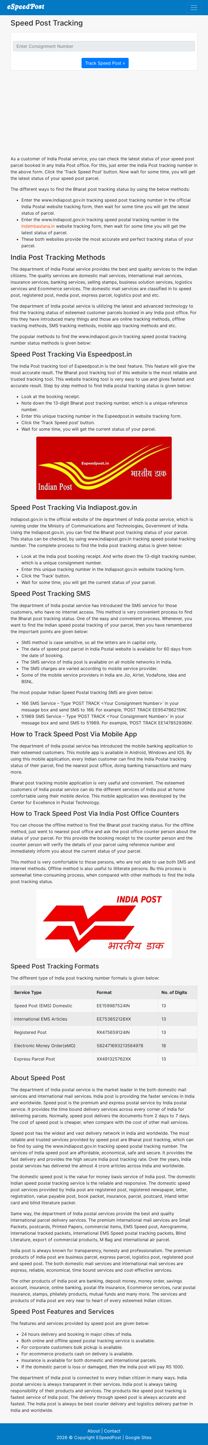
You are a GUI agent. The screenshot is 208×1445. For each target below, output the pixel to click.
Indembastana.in (38, 226)
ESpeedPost (108, 1437)
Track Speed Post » (105, 63)
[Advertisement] (104, 113)
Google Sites (138, 1437)
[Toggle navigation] (194, 7)
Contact (112, 1431)
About (93, 1431)
